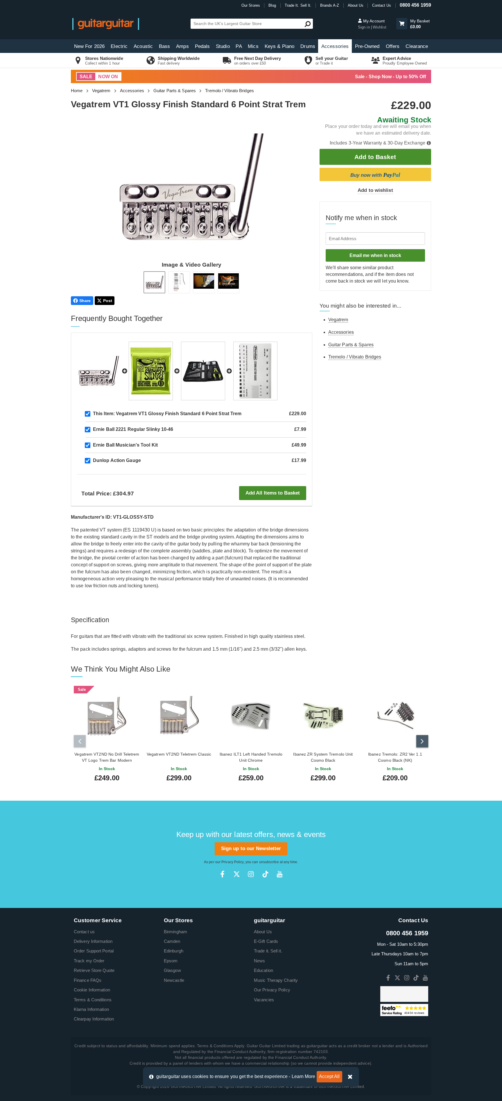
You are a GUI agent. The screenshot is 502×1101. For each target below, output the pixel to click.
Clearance (417, 46)
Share (85, 300)
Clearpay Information (94, 1018)
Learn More (303, 1076)
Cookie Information (92, 989)
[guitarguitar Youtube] (279, 874)
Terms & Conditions (93, 999)
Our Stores (250, 5)
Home (77, 90)
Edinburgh (173, 950)
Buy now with (375, 175)
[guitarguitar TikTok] (265, 874)
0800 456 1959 (415, 5)
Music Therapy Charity (276, 980)
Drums (307, 46)
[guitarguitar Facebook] (222, 874)
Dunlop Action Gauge (117, 460)
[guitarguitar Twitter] (236, 874)
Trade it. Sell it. (268, 950)
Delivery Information (93, 941)
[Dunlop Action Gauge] (255, 371)
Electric (119, 46)
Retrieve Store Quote (94, 970)
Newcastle (174, 980)
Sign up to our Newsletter (251, 848)
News (259, 960)
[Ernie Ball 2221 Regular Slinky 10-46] (151, 371)
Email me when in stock (375, 255)
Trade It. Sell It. (298, 5)
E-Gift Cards (266, 941)
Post (107, 300)
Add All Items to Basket (272, 493)
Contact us (84, 931)
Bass (164, 46)
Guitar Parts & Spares (174, 90)
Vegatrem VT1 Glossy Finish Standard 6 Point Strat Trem (167, 413)
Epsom (171, 960)
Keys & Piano (279, 46)
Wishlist (379, 27)
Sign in (364, 27)
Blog (272, 5)
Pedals (202, 46)
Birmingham (175, 931)
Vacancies (264, 999)
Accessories (335, 46)
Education (263, 970)
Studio (223, 46)
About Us (356, 5)
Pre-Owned (367, 46)
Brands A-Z (329, 5)
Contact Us (381, 5)
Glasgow (172, 970)
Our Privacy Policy (272, 989)
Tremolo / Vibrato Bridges (229, 90)
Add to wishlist (375, 190)
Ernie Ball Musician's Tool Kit (125, 444)
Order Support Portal (94, 950)
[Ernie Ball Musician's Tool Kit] (203, 371)
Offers (393, 46)
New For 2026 (89, 46)
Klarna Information (91, 1009)
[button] (401, 23)
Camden (172, 941)
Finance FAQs (87, 980)
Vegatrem (101, 90)
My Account (373, 21)
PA (239, 46)
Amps (182, 46)
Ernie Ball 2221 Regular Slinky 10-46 (133, 429)
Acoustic (143, 46)
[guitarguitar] (105, 23)
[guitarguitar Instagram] (250, 874)
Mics (253, 46)
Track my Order (89, 960)
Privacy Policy (232, 862)
